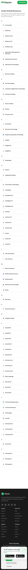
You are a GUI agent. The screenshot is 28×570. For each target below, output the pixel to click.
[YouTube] (12, 505)
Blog (16, 511)
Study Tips (17, 513)
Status (2, 534)
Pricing (3, 513)
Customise (9, 566)
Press (16, 531)
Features (3, 511)
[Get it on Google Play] (10, 556)
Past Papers (4, 518)
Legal (16, 536)
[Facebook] (8, 505)
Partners (17, 534)
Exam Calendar (18, 516)
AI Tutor (3, 520)
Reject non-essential (11, 563)
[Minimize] (22, 549)
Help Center (4, 526)
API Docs (17, 520)
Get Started (22, 2)
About (16, 526)
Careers (17, 529)
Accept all (9, 559)
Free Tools (17, 518)
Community (4, 531)
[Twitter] (2, 505)
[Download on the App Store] (20, 556)
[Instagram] (5, 505)
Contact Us (4, 529)
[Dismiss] (25, 549)
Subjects (3, 516)
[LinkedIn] (15, 505)
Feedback (3, 536)
